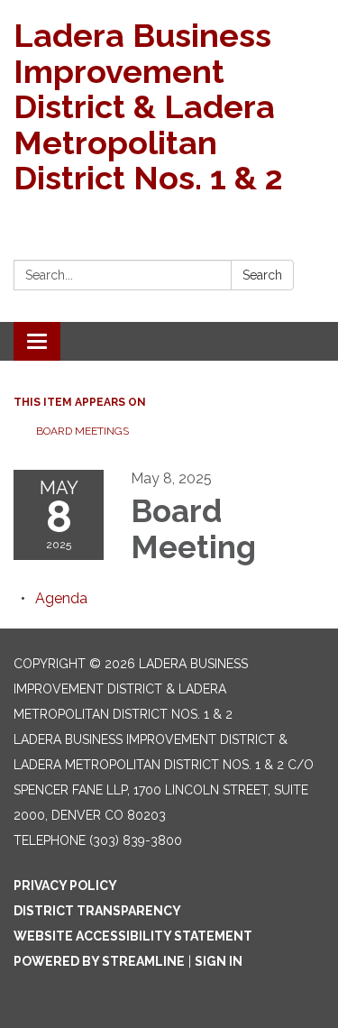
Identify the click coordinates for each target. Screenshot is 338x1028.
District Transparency (97, 911)
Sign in (218, 961)
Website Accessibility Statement (133, 936)
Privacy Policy (65, 885)
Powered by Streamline (99, 961)
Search (262, 275)
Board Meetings (82, 431)
